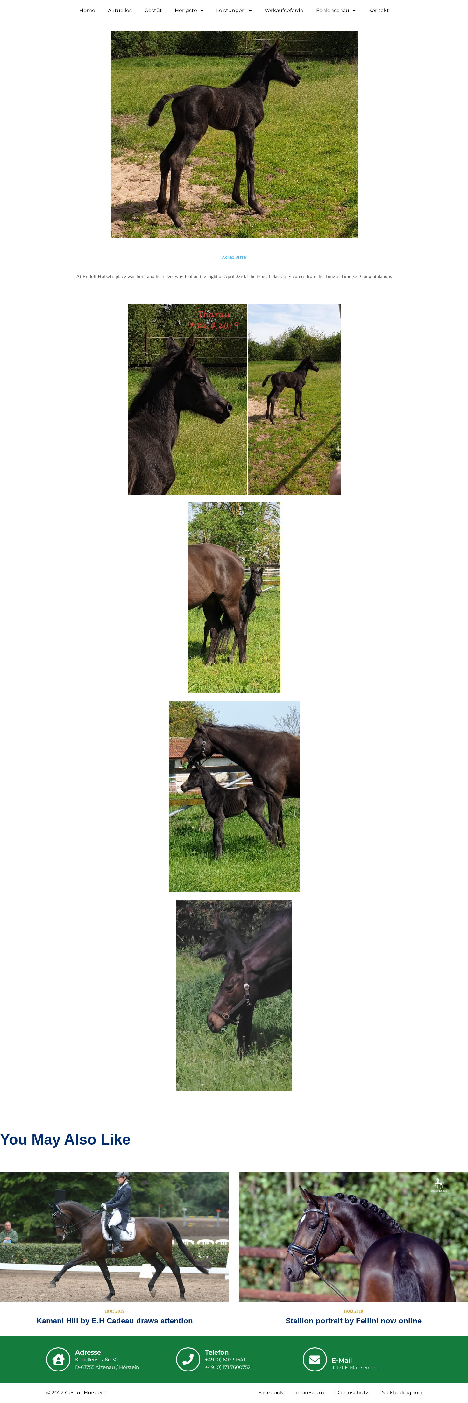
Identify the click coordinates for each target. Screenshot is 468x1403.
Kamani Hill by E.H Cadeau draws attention (115, 1321)
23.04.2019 (234, 257)
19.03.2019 (114, 1311)
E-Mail (342, 1360)
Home (87, 10)
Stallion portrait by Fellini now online (354, 1321)
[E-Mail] (315, 1359)
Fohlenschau (332, 10)
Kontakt (378, 10)
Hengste (186, 10)
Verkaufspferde (284, 10)
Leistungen (230, 10)
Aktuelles (120, 10)
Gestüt (153, 10)
